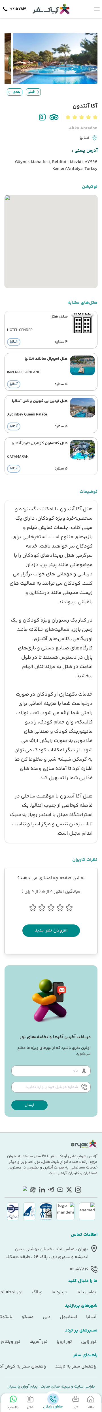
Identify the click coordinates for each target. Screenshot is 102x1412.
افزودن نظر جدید (51, 930)
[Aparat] (32, 1189)
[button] (29, 1105)
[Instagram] (78, 1189)
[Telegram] (51, 1189)
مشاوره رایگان (53, 1406)
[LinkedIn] (42, 1189)
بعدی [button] (16, 92)
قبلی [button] (31, 92)
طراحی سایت (84, 1387)
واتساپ (13, 1407)
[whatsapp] (23, 1189)
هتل (30, 1407)
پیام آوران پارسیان (22, 1387)
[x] (69, 1189)
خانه (91, 1407)
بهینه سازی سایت (55, 1387)
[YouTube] (60, 1189)
